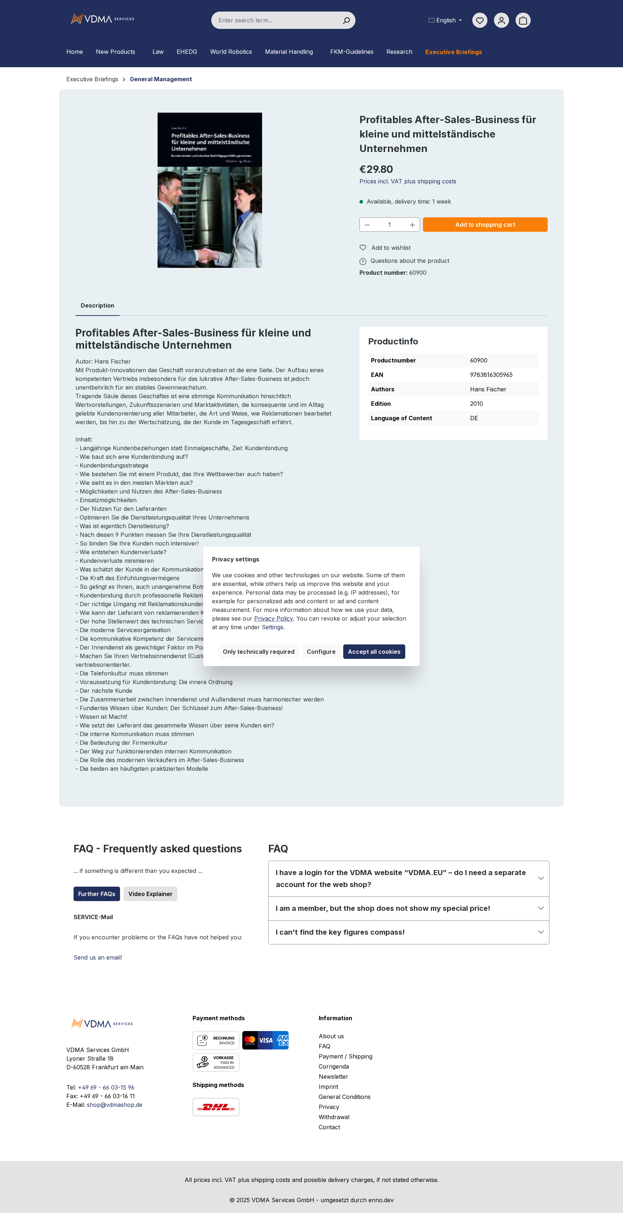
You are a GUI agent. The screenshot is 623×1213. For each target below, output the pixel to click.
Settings (272, 627)
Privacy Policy (273, 618)
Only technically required (259, 651)
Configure (321, 651)
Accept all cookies (374, 651)
